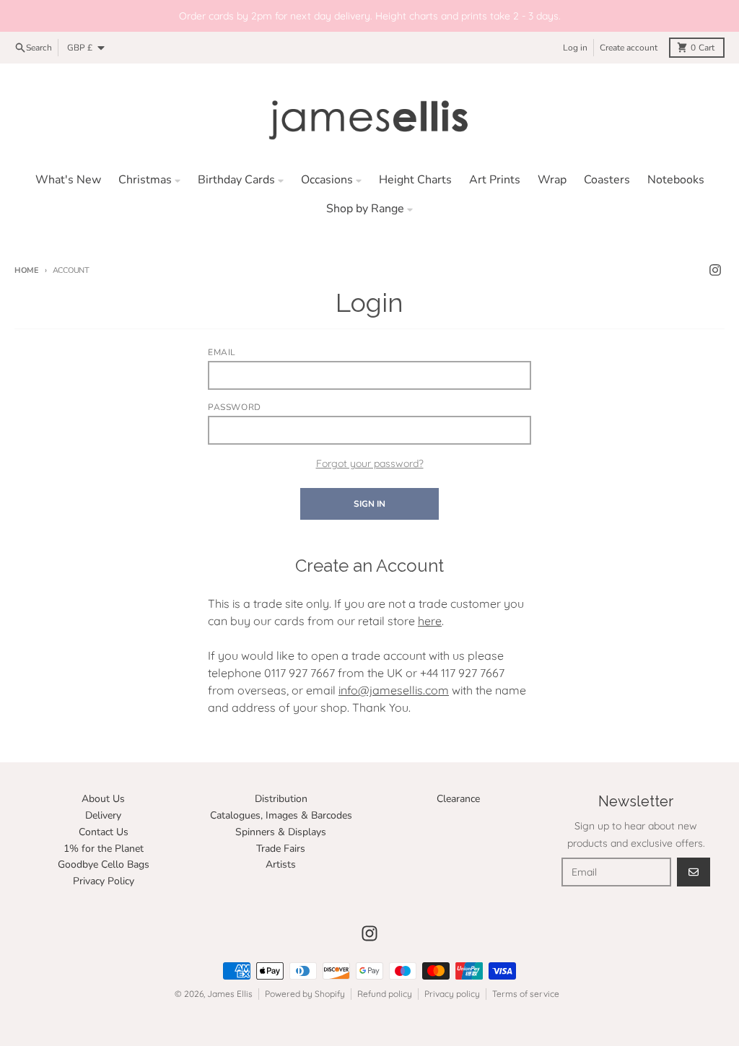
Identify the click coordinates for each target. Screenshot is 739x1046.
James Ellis (230, 993)
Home (26, 270)
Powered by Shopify (305, 993)
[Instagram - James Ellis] (715, 270)
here (430, 621)
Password (234, 407)
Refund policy (384, 993)
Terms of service (525, 993)
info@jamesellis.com (393, 690)
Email (222, 352)
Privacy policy (452, 993)
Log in (575, 47)
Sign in (369, 504)
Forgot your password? (370, 463)
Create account (628, 47)
